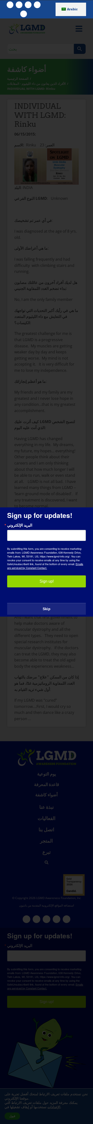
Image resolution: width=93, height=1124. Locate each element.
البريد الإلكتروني (19, 525)
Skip (46, 609)
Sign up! (47, 581)
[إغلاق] (84, 515)
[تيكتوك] (37, 4)
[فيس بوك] (10, 4)
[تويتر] (19, 4)
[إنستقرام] (28, 4)
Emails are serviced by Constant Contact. (45, 566)
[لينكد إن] (23, 14)
